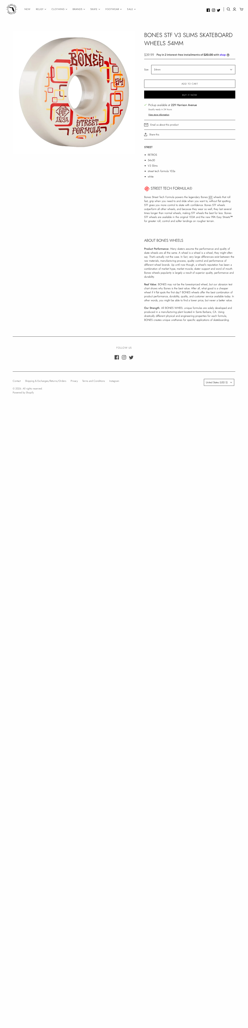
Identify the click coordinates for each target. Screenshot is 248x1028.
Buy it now (189, 95)
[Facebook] (208, 10)
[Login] (234, 9)
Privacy (74, 381)
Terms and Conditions (93, 381)
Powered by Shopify (23, 392)
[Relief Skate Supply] (11, 9)
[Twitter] (218, 10)
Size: (146, 69)
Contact (17, 381)
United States (217, 382)
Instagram (114, 381)
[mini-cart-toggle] (241, 9)
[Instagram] (213, 10)
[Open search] (228, 9)
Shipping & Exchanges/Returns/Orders (45, 381)
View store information (158, 114)
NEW (28, 9)
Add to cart (190, 83)
